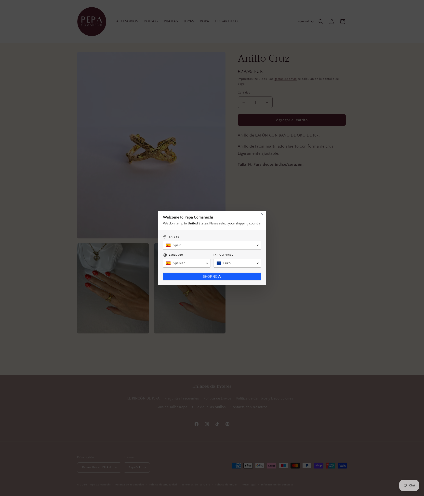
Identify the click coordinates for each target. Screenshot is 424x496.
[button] (212, 245)
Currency (226, 254)
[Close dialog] (262, 214)
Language (176, 254)
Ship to (174, 236)
